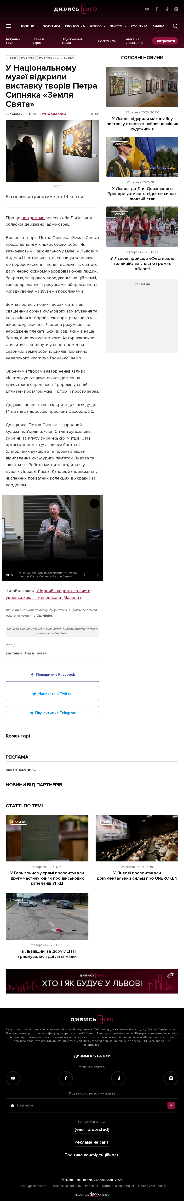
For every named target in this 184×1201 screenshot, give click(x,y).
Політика (51, 26)
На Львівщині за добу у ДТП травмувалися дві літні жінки (47, 954)
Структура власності (32, 1186)
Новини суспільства (56, 58)
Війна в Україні (38, 41)
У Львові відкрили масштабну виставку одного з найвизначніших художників (142, 124)
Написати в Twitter (55, 694)
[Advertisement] (142, 318)
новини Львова (94, 1180)
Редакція (91, 1186)
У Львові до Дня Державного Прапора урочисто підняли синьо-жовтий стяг (142, 193)
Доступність (107, 41)
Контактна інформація (118, 1186)
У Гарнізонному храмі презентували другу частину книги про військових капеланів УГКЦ (47, 878)
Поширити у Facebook (55, 674)
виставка (14, 653)
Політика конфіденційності (92, 1154)
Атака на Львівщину (134, 41)
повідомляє (33, 217)
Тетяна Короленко (53, 114)
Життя (116, 26)
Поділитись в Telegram (55, 713)
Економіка (75, 26)
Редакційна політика (66, 1186)
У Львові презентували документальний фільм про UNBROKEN (137, 875)
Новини (27, 26)
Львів (11, 58)
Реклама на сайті (92, 1142)
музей (42, 653)
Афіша (158, 26)
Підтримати (165, 41)
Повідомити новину (152, 1186)
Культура (139, 26)
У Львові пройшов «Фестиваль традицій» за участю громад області (142, 263)
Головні (119, 144)
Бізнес (96, 26)
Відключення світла (72, 41)
